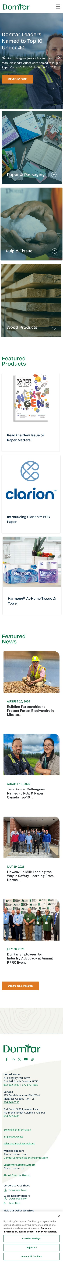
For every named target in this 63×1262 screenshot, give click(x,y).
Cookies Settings (31, 1238)
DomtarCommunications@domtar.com (26, 1157)
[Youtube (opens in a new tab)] (26, 1059)
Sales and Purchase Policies (19, 1143)
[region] (31, 1236)
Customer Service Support (19, 1164)
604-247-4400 (11, 1116)
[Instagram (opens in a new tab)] (32, 1059)
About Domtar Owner (17, 1175)
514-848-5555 (11, 1102)
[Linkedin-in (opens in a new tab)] (13, 1059)
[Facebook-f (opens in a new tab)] (7, 1059)
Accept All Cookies (31, 1256)
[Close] (59, 1216)
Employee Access (13, 1136)
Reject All (31, 1247)
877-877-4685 (30, 1084)
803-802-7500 (11, 1084)
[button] (4, 57)
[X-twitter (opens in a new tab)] (19, 1059)
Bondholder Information (17, 1129)
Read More (17, 79)
